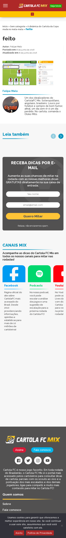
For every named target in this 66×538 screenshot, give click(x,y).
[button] (53, 136)
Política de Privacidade (40, 533)
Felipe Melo (16, 46)
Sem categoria (17, 26)
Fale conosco (42, 450)
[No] (61, 525)
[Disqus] (33, 383)
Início (5, 26)
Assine (19, 450)
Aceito (19, 533)
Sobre (7, 504)
